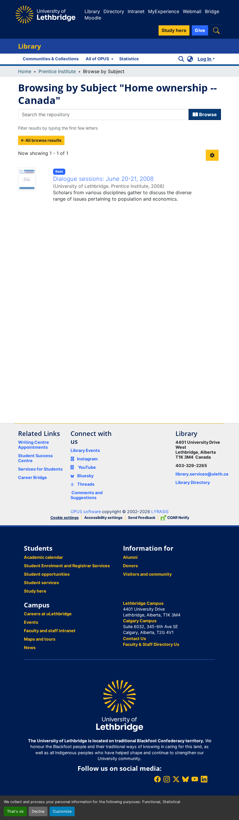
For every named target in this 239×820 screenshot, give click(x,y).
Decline (38, 811)
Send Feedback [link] (141, 517)
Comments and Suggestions (87, 495)
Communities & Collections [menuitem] (51, 58)
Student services (41, 582)
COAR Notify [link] (177, 517)
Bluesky (85, 475)
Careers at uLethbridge (48, 613)
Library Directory (192, 482)
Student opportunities (47, 574)
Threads (85, 484)
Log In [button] (205, 59)
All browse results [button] (42, 140)
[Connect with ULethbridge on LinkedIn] (204, 779)
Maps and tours (39, 639)
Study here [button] (174, 30)
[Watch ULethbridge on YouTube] (194, 779)
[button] (216, 30)
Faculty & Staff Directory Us (151, 644)
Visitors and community (147, 574)
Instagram (87, 458)
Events (31, 622)
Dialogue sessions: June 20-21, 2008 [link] (103, 178)
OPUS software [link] (86, 511)
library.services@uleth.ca (201, 473)
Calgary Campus (140, 620)
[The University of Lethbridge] (119, 705)
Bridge (212, 11)
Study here (35, 591)
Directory (113, 11)
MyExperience (163, 11)
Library (92, 11)
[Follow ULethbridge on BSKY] (185, 779)
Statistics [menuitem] (129, 58)
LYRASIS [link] (159, 511)
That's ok (15, 811)
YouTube (87, 467)
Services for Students (40, 468)
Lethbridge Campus (143, 603)
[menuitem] (99, 59)
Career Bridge (32, 477)
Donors (130, 565)
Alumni (130, 557)
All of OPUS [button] (97, 58)
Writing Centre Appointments (33, 445)
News (30, 647)
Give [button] (200, 30)
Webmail (192, 11)
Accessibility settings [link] (103, 517)
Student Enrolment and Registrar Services (67, 565)
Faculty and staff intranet (49, 630)
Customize (62, 811)
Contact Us (134, 638)
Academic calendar (43, 557)
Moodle (93, 18)
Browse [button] (207, 114)
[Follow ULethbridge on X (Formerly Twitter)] (176, 779)
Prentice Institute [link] (57, 71)
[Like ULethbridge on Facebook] (157, 779)
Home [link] (24, 71)
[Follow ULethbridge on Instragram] (166, 779)
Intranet (136, 11)
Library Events (85, 450)
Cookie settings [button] (64, 517)
